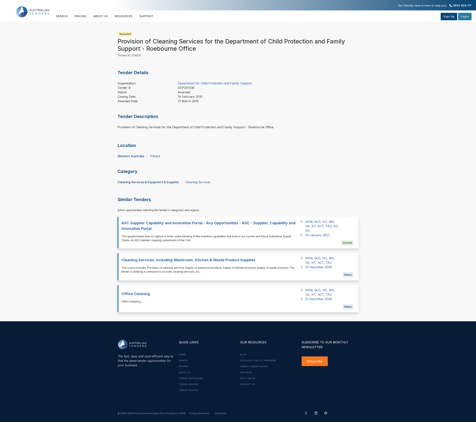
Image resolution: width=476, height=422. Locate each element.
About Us (100, 16)
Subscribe (314, 361)
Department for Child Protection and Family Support (215, 83)
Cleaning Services (197, 182)
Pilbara (155, 156)
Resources (124, 16)
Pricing (80, 16)
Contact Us (247, 384)
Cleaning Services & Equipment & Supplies (148, 182)
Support (146, 16)
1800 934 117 (462, 5)
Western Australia (131, 156)
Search (62, 16)
